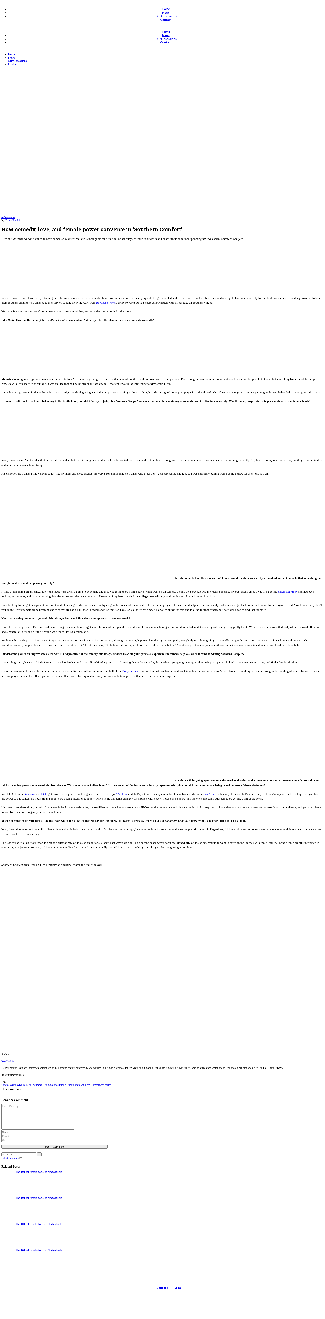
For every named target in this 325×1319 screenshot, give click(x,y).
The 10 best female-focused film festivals (39, 1171)
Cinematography (10, 1084)
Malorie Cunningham (69, 1084)
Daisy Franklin (13, 220)
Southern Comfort (90, 1084)
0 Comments (8, 217)
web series (105, 1084)
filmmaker (40, 1084)
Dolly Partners (27, 1084)
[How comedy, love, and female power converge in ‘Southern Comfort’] (24, 1054)
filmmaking (51, 1084)
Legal (177, 1287)
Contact (162, 1287)
